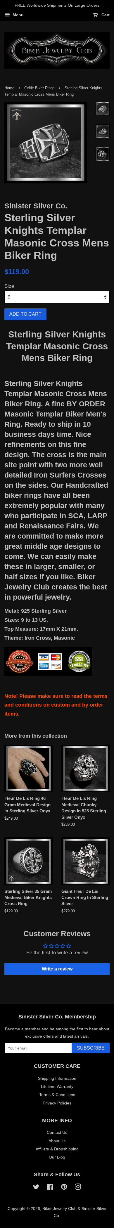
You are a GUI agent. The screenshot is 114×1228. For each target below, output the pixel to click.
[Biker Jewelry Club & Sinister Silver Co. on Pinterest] (64, 1188)
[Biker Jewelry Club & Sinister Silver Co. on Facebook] (50, 1188)
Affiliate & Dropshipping (57, 1149)
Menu (17, 14)
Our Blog (57, 1157)
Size (9, 286)
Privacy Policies (57, 1103)
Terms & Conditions (57, 1094)
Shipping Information (57, 1078)
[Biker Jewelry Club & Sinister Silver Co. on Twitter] (36, 1188)
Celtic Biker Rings (39, 88)
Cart (105, 14)
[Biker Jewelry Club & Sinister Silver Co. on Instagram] (78, 1188)
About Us (57, 1140)
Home (9, 88)
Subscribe (91, 1047)
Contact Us (57, 1132)
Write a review (57, 968)
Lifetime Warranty (57, 1086)
